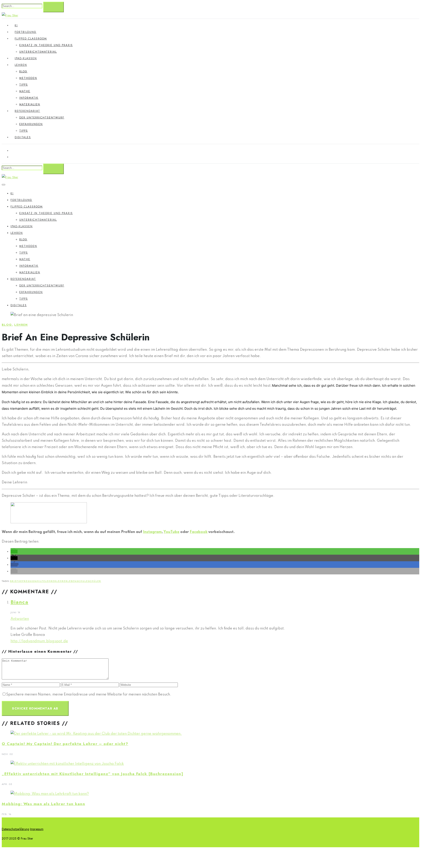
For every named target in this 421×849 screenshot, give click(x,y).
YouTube (171, 532)
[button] (14, 551)
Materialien (29, 104)
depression (27, 581)
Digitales (23, 137)
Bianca (19, 602)
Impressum (36, 829)
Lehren (21, 65)
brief (14, 581)
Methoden (28, 78)
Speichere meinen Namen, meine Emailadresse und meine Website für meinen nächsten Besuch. (88, 694)
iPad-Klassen (26, 58)
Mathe (24, 91)
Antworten (20, 619)
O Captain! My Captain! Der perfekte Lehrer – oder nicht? (65, 744)
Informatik (28, 98)
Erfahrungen (31, 124)
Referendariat (27, 111)
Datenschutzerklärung (15, 829)
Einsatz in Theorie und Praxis (46, 45)
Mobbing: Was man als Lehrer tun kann (43, 804)
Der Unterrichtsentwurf (41, 118)
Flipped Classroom (31, 39)
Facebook (198, 532)
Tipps (23, 85)
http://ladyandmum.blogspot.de (39, 641)
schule (82, 581)
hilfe (41, 581)
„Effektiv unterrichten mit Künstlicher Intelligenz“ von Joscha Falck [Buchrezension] (92, 774)
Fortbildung (25, 32)
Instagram (152, 532)
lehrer (50, 581)
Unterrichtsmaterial (38, 52)
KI (16, 25)
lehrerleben (66, 581)
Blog (23, 71)
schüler (94, 581)
